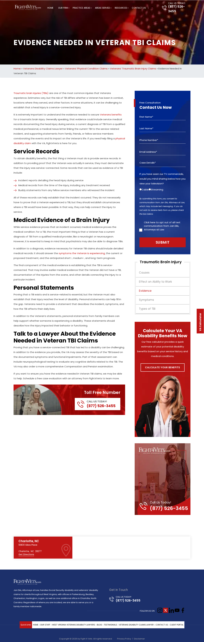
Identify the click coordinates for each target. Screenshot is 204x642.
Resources (121, 7)
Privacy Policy (124, 638)
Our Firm (63, 7)
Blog (99, 624)
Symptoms (146, 300)
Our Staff (45, 624)
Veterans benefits (111, 114)
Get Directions (26, 554)
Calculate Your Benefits (162, 367)
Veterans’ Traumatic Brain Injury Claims (133, 68)
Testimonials (110, 624)
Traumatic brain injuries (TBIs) (31, 93)
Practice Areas (81, 7)
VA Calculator (200, 322)
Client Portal (176, 624)
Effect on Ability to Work (155, 282)
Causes (144, 273)
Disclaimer (139, 638)
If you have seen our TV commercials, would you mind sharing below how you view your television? (162, 178)
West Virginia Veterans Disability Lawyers (73, 624)
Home (50, 7)
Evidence (145, 291)
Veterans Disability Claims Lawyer (43, 68)
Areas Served (102, 7)
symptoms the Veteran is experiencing (82, 253)
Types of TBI (147, 309)
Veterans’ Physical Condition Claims (86, 68)
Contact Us (139, 7)
